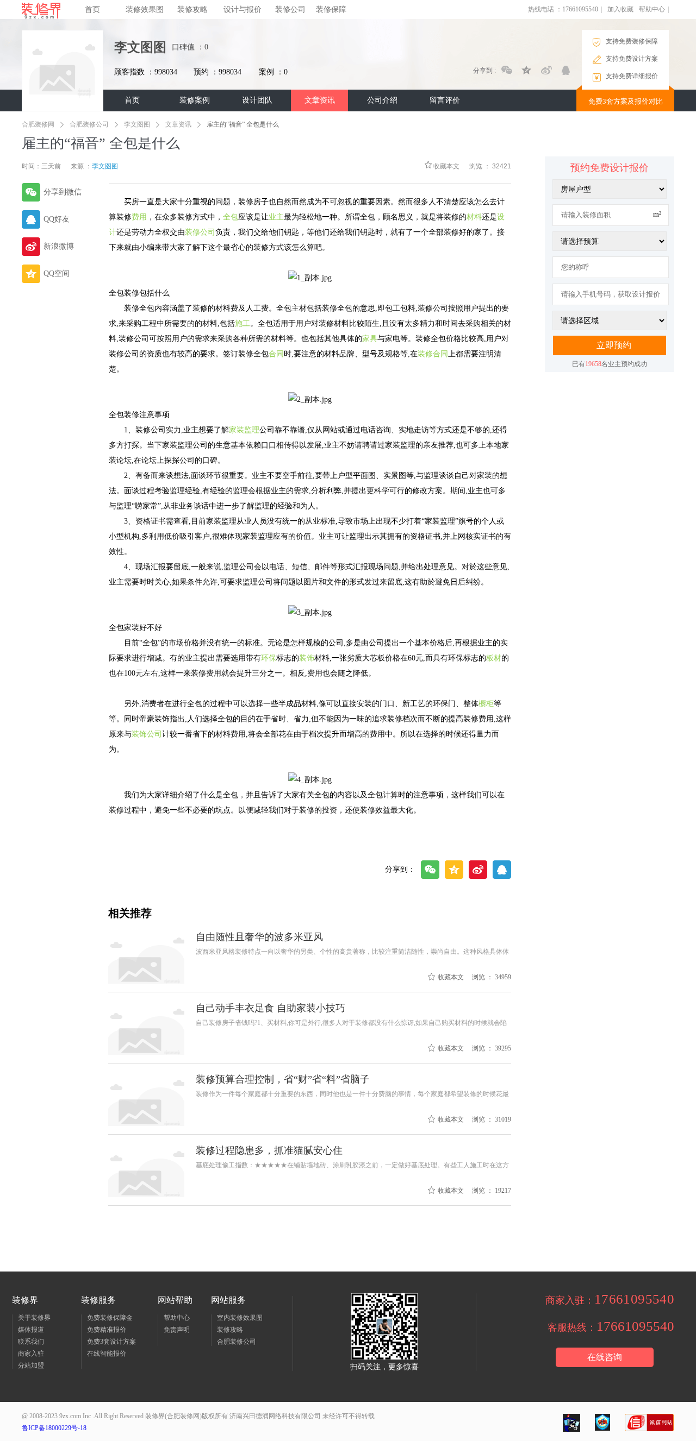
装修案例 (194, 100)
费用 (139, 217)
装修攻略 (192, 9)
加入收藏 (620, 9)
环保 (268, 658)
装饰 (306, 658)
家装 (236, 430)
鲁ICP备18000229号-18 (54, 1428)
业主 (276, 217)
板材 (493, 658)
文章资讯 (319, 100)
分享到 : (484, 70)
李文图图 (137, 124)
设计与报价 (242, 9)
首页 (92, 9)
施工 (242, 323)
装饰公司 (147, 734)
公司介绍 (382, 100)
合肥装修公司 (89, 124)
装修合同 (433, 354)
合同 (276, 354)
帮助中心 (652, 9)
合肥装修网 (38, 124)
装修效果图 (145, 9)
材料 (474, 217)
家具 (369, 339)
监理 (251, 430)
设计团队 (257, 100)
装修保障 (331, 9)
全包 (230, 217)
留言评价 (445, 100)
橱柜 (486, 704)
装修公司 (290, 9)
